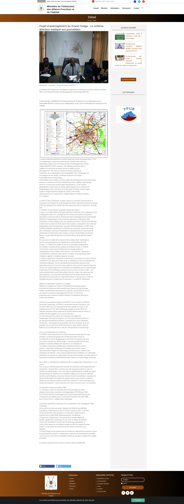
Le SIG (98, 486)
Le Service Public (101, 491)
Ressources (72, 486)
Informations (72, 483)
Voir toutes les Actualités (128, 79)
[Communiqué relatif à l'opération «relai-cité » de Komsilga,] (120, 37)
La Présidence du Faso (103, 478)
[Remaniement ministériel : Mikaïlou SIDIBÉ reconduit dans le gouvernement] (120, 45)
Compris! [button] (138, 500)
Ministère (71, 481)
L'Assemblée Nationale (103, 483)
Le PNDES (99, 489)
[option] (69, 1)
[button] (47, 466)
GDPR (125, 483)
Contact (71, 489)
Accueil (71, 478)
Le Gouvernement (101, 481)
